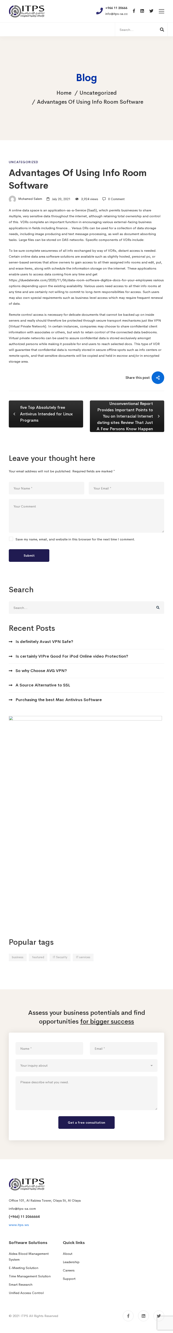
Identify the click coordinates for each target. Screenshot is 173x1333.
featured (38, 957)
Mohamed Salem (29, 199)
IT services (83, 957)
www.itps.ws (19, 1225)
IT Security (60, 957)
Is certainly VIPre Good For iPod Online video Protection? (72, 656)
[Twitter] (151, 11)
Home (64, 92)
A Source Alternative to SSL (43, 685)
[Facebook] (134, 11)
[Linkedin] (142, 11)
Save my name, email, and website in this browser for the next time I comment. (75, 539)
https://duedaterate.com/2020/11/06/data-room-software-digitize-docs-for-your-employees (80, 280)
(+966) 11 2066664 (24, 1216)
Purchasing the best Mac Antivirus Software (59, 699)
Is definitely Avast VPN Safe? (44, 641)
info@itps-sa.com (22, 1208)
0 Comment (116, 199)
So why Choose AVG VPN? (41, 670)
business (17, 957)
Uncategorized (98, 92)
